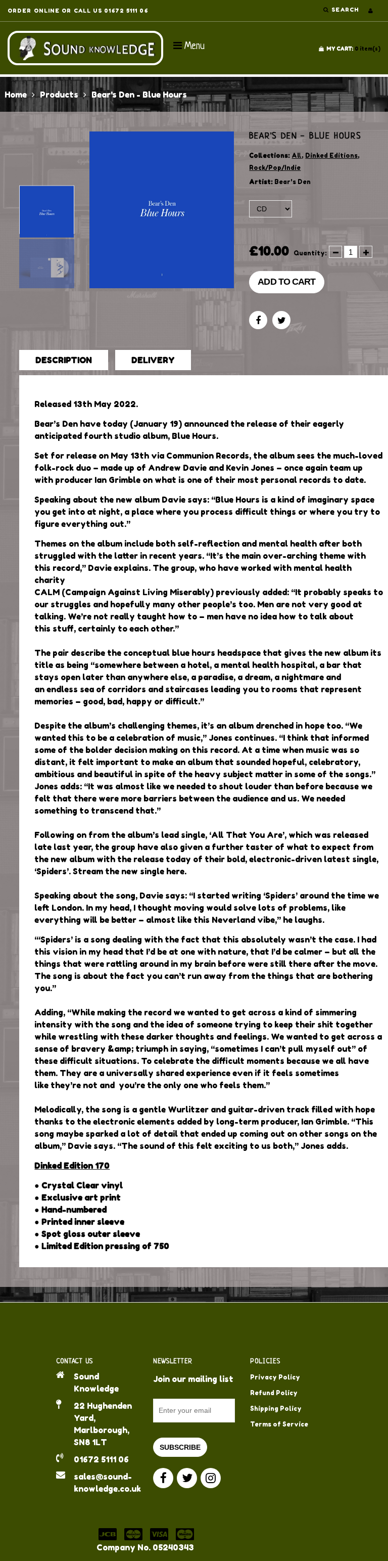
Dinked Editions (331, 155)
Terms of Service (279, 1424)
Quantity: (310, 253)
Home (16, 95)
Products (59, 95)
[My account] (370, 10)
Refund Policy (274, 1393)
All (297, 155)
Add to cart (286, 282)
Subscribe (180, 1447)
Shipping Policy (276, 1408)
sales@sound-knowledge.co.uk (106, 1482)
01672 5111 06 (101, 1459)
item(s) (353, 49)
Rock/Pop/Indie (275, 167)
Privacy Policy (275, 1377)
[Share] (258, 320)
